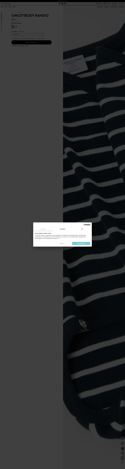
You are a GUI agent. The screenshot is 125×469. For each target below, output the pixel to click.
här (59, 238)
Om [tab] (82, 229)
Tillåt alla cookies (81, 243)
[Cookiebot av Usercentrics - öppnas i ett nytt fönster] (84, 225)
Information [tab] (62, 229)
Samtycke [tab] (43, 229)
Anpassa (62, 243)
